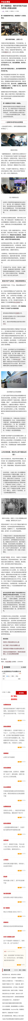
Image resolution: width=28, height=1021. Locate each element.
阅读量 (6, 11)
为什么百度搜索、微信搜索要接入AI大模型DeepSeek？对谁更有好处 (13, 1006)
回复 (20, 720)
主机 (19, 359)
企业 (4, 323)
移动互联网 (17, 302)
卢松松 (17, 11)
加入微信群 (23, 667)
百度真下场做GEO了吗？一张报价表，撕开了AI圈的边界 (13, 984)
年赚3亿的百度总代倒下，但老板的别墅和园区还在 (13, 996)
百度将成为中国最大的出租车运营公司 (13, 648)
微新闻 (12, 11)
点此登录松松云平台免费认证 (12, 671)
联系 (4, 676)
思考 (8, 557)
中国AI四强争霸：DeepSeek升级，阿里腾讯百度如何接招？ (13, 1009)
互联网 (17, 313)
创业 (23, 156)
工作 (10, 52)
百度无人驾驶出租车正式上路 (11, 642)
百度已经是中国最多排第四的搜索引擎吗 (12, 1003)
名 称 (4, 673)
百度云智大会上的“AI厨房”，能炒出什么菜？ (13, 993)
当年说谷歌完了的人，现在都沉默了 (11, 1000)
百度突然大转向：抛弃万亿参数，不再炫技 (12, 990)
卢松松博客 (5, 2)
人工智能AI (23, 970)
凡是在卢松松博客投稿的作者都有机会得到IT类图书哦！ (13, 1019)
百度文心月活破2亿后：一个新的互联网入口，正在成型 (13, 980)
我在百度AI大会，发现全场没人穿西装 (11, 974)
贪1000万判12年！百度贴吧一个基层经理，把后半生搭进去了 (13, 977)
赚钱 (6, 52)
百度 (20, 970)
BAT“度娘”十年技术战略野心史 (11, 645)
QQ (3, 678)
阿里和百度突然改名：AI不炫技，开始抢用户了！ (13, 987)
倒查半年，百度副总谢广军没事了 (10, 1012)
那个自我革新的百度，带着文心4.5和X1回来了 (13, 1015)
